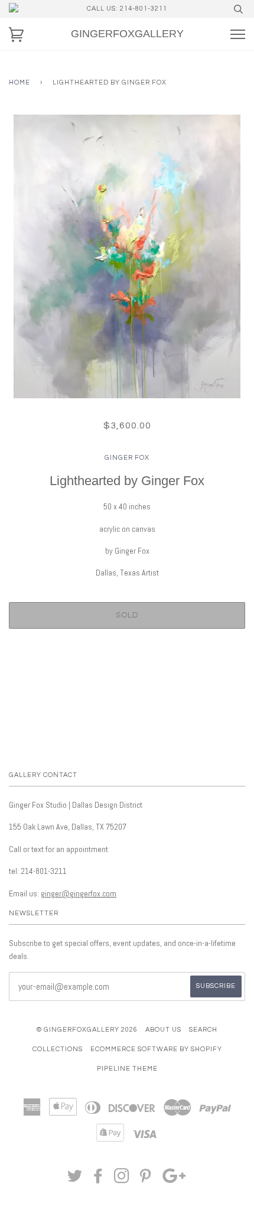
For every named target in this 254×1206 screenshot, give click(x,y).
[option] (127, 256)
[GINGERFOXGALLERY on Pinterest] (146, 1179)
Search (203, 1029)
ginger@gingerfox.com (78, 893)
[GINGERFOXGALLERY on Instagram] (122, 1179)
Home (19, 82)
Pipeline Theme (127, 1068)
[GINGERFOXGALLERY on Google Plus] (174, 1179)
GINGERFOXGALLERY (127, 34)
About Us (163, 1029)
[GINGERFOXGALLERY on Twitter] (75, 1179)
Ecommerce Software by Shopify (156, 1049)
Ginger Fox (127, 457)
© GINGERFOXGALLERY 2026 (87, 1029)
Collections (57, 1049)
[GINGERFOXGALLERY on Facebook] (98, 1179)
